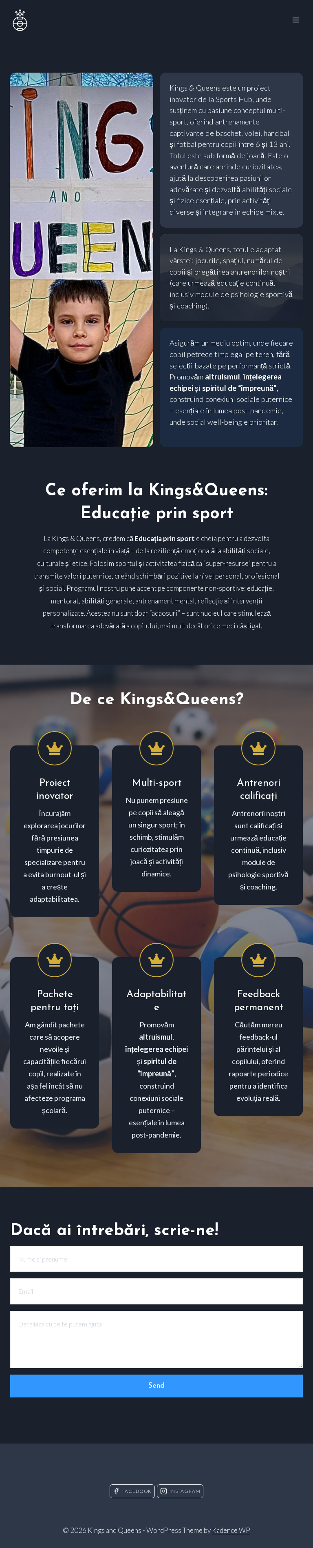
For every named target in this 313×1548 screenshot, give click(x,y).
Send (156, 1386)
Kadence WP (231, 1530)
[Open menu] (295, 19)
